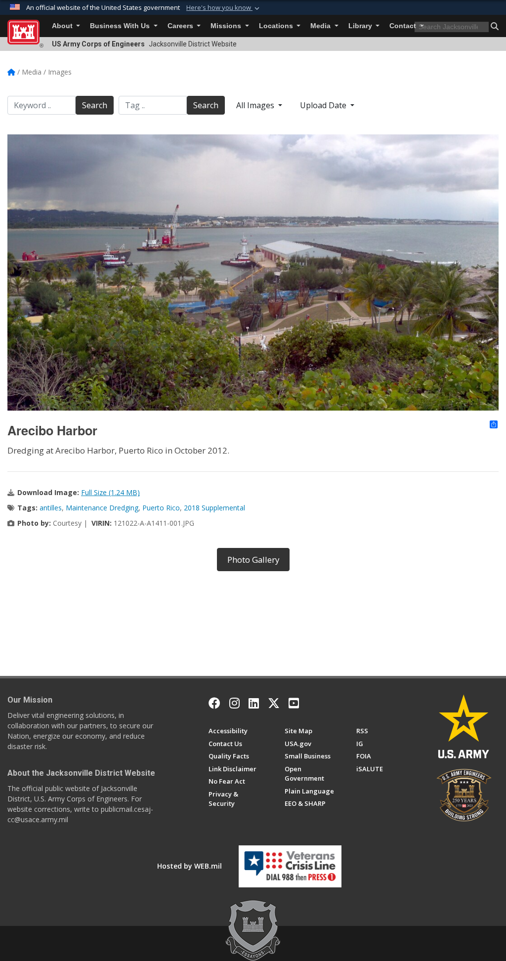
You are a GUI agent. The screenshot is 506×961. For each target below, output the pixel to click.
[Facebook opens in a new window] (214, 703)
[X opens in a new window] (274, 703)
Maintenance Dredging (102, 507)
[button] (223, 8)
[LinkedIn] (254, 703)
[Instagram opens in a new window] (234, 703)
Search (94, 105)
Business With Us (121, 26)
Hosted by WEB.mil (189, 866)
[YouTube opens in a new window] (294, 703)
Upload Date (324, 105)
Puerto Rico (161, 507)
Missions (227, 26)
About (63, 26)
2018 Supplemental (214, 507)
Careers (181, 26)
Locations (277, 26)
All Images (256, 105)
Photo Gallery (253, 559)
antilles (51, 507)
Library (361, 26)
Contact (403, 26)
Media (321, 26)
